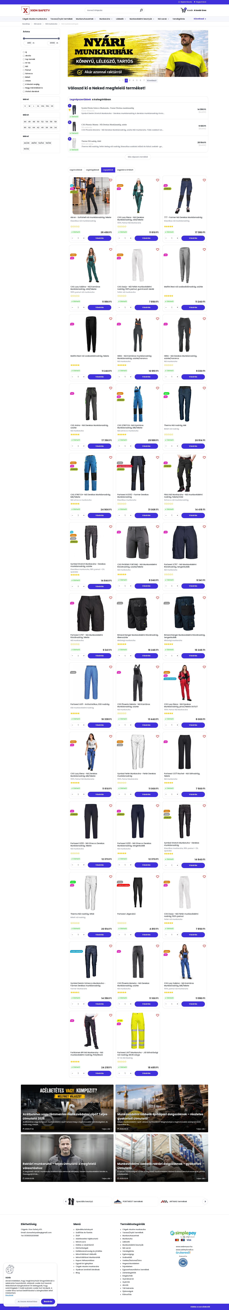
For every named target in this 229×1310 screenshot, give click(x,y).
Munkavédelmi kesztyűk (141, 19)
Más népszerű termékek (138, 157)
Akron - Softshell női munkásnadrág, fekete (90, 217)
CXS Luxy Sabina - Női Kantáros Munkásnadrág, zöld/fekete (85, 288)
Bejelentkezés (186, 2)
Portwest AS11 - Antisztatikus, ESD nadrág (89, 704)
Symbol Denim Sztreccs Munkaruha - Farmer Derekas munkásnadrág (87, 984)
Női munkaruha (51, 24)
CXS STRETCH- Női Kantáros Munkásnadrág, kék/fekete (130, 426)
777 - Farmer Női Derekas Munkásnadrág (183, 217)
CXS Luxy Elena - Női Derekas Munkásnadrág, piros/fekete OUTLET (181, 705)
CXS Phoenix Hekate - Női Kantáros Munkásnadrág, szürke (133, 705)
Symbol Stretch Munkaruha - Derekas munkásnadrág (181, 844)
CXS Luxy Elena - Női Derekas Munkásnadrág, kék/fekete (83, 774)
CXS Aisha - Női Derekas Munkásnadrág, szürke (89, 426)
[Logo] (35, 10)
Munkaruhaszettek (84, 19)
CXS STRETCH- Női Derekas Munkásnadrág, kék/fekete (90, 495)
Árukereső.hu (183, 1256)
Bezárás (48, 1301)
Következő (199, 19)
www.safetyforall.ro (184, 1249)
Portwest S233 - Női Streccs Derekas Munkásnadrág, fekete (87, 844)
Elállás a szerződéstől (200, 1307)
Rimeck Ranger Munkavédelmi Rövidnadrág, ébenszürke (137, 636)
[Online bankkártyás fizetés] (183, 1229)
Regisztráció (201, 2)
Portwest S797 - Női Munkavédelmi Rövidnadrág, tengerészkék (180, 565)
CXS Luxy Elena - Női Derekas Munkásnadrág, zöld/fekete (130, 218)
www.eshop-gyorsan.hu (41, 1307)
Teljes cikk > (107, 1129)
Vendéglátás (179, 19)
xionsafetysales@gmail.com (39, 1232)
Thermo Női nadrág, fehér (82, 914)
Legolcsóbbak (76, 170)
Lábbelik (120, 19)
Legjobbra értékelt (125, 170)
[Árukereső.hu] (183, 1253)
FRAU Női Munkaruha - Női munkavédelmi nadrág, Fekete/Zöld (183, 495)
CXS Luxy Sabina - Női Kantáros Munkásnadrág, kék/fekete (179, 984)
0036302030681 (31, 1235)
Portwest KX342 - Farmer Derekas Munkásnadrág (133, 495)
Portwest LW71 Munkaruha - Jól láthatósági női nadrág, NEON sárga (137, 1053)
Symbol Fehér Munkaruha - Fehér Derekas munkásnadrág (136, 774)
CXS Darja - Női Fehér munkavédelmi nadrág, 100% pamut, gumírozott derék (135, 288)
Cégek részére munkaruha (34, 19)
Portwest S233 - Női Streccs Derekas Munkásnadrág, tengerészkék (134, 844)
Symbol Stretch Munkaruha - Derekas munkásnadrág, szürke (88, 565)
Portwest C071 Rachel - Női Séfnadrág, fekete (182, 774)
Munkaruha (104, 19)
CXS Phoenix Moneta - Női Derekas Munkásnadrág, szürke (133, 984)
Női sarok (162, 19)
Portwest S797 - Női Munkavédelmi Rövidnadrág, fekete (86, 636)
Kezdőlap (26, 24)
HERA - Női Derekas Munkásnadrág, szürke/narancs (180, 357)
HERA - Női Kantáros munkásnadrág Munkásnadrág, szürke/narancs (134, 357)
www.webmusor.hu (184, 1246)
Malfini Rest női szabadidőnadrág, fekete (89, 356)
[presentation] (66, 1202)
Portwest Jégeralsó (126, 914)
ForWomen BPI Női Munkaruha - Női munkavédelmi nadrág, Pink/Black (86, 1053)
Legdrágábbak (92, 170)
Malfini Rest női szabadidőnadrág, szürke (183, 287)
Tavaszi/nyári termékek (61, 19)
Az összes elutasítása (27, 1301)
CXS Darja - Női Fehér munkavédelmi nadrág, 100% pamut (181, 915)
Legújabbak (108, 170)
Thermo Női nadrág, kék (175, 425)
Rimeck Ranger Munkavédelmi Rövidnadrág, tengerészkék (184, 636)
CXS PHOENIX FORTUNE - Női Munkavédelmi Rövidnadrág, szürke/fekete (137, 565)
